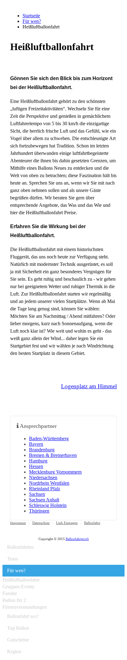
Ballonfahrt (92, 523)
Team (12, 558)
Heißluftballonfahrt (20, 579)
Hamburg (38, 460)
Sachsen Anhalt (44, 499)
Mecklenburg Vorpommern (55, 472)
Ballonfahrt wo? (23, 616)
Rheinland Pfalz (44, 488)
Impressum (18, 523)
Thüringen (39, 510)
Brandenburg (42, 449)
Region (14, 651)
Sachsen (37, 494)
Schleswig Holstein (48, 505)
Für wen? (32, 21)
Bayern (36, 444)
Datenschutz (41, 523)
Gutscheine (18, 639)
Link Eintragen (67, 523)
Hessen (36, 466)
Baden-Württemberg (49, 438)
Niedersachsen (43, 477)
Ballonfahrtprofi (77, 539)
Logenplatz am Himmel (89, 386)
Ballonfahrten (20, 547)
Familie (9, 593)
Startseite (31, 15)
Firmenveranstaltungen (24, 607)
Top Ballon (18, 628)
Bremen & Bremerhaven (53, 455)
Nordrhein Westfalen (49, 483)
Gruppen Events (18, 586)
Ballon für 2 (14, 600)
